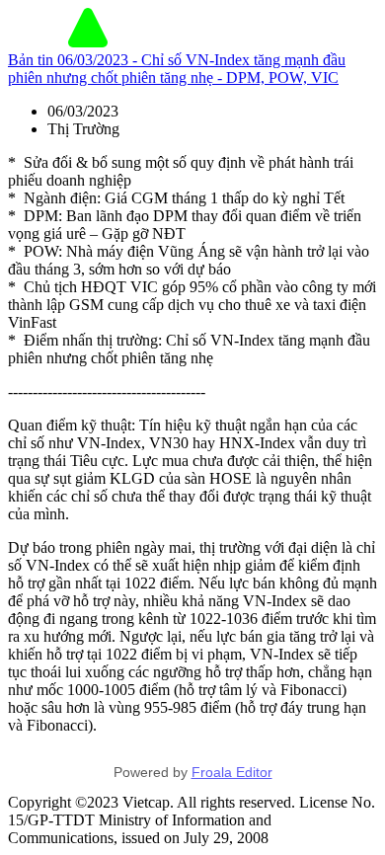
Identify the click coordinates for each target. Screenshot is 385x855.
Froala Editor (232, 772)
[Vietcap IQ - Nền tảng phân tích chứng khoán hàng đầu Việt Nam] (88, 42)
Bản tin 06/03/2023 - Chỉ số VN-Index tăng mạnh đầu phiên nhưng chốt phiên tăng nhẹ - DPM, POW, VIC (177, 68)
